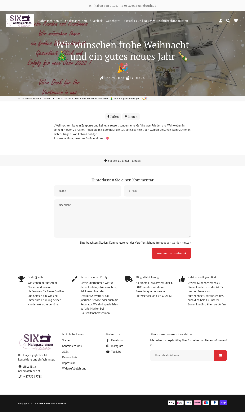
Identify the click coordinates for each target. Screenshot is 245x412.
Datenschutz (69, 357)
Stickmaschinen (76, 21)
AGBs (65, 351)
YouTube (115, 351)
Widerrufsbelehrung (74, 368)
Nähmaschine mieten (173, 21)
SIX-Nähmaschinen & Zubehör (34, 98)
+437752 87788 (32, 376)
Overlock (96, 21)
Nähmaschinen (49, 21)
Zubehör (112, 21)
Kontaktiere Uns (72, 346)
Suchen (66, 340)
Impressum (68, 363)
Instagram (116, 346)
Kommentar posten (170, 253)
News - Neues (63, 98)
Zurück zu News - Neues (124, 160)
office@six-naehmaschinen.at (29, 369)
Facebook (116, 340)
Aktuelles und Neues (138, 21)
